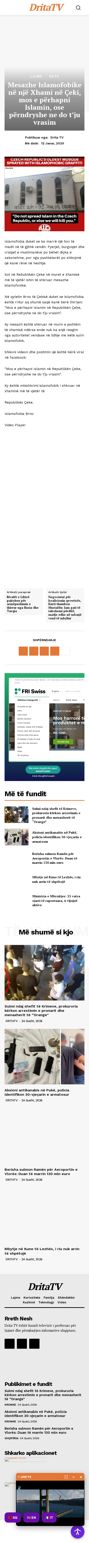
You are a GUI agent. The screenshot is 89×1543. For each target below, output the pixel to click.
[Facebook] (23, 651)
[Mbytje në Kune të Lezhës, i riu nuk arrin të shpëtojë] (17, 879)
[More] (65, 651)
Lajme (36, 76)
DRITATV (11, 1021)
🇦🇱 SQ (12, 1517)
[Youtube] (34, 1344)
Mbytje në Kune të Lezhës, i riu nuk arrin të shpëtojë (56, 879)
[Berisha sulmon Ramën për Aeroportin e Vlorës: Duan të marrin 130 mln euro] (17, 858)
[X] (33, 651)
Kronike (10, 1404)
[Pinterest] (44, 651)
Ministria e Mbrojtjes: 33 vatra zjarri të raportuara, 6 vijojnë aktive (56, 900)
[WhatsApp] (54, 651)
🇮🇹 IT (49, 1517)
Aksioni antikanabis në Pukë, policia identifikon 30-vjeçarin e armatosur (57, 836)
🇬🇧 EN (31, 1517)
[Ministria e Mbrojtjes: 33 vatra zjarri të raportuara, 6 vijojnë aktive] (17, 900)
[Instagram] (22, 1344)
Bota (54, 76)
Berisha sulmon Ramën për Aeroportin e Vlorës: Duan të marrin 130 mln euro (54, 858)
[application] (44, 506)
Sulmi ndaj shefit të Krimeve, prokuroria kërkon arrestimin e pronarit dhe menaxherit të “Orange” (56, 815)
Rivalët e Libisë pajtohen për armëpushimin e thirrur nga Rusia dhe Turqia (23, 604)
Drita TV (56, 137)
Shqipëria (11, 1438)
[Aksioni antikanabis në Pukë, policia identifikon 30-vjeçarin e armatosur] (17, 837)
